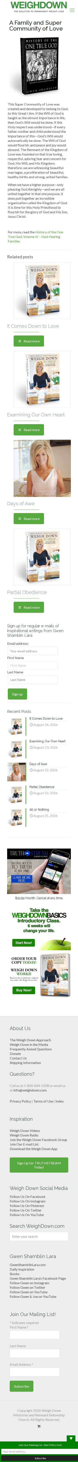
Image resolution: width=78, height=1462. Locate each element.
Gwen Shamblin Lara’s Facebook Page (38, 1278)
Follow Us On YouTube (27, 1215)
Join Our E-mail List (24, 1144)
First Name (15, 658)
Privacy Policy (20, 1101)
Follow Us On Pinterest (27, 1206)
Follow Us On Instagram (28, 1201)
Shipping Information (25, 1063)
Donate (15, 1053)
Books (15, 1274)
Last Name (15, 672)
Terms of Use (43, 1101)
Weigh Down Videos (25, 1130)
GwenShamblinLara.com (28, 1265)
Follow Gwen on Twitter (27, 1287)
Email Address (21, 1364)
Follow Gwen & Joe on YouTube (33, 1296)
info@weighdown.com (30, 1090)
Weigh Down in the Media (29, 1044)
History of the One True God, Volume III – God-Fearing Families (35, 236)
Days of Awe (21, 503)
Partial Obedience (27, 592)
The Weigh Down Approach (30, 1040)
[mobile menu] (72, 10)
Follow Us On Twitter (26, 1210)
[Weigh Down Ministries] (39, 6)
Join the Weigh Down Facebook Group (38, 1140)
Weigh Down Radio (24, 1135)
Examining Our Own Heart (36, 414)
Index (59, 1101)
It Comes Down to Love (33, 326)
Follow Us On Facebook (28, 1196)
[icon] (39, 1426)
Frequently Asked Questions (31, 1049)
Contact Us (18, 1058)
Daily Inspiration (22, 1269)
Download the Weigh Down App (33, 1149)
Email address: (18, 643)
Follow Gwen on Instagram (29, 1283)
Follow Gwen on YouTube (28, 1292)
